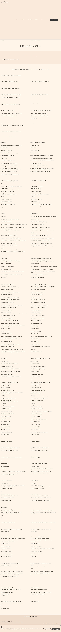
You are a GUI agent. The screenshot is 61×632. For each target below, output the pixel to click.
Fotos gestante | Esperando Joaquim (6, 418)
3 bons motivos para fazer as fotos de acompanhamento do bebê (11, 94)
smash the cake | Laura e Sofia (35, 543)
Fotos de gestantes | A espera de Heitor (36, 408)
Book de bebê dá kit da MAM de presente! (36, 186)
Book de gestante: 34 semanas (5, 193)
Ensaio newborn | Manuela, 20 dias (6, 333)
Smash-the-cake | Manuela (5, 553)
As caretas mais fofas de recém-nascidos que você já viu (9, 168)
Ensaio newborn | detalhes (34, 328)
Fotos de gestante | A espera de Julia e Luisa (7, 406)
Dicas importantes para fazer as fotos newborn (8, 275)
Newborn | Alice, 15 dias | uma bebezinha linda (8, 481)
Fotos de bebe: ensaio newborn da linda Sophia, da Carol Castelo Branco (12, 392)
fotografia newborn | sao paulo (5, 377)
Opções (47, 629)
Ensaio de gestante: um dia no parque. (6, 294)
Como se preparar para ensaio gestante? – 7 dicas (38, 229)
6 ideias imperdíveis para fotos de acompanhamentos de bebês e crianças (12, 125)
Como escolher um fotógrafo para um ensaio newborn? (38, 221)
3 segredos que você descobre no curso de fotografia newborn (10, 97)
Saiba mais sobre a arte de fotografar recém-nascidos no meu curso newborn (42, 536)
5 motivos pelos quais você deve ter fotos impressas (9, 115)
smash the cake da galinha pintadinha (36, 546)
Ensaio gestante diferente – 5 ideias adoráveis (8, 315)
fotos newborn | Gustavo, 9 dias (5, 426)
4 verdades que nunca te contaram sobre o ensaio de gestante (10, 104)
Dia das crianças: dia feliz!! (34, 263)
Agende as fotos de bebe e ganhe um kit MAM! (8, 155)
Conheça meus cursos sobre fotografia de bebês (8, 243)
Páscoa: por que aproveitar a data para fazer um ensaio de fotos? (11, 509)
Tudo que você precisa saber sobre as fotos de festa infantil (10, 574)
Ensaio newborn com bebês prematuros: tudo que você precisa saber (11, 336)
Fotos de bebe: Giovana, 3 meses (35, 392)
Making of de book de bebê (5, 466)
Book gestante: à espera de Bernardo (36, 202)
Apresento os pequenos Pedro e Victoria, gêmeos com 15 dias (40, 161)
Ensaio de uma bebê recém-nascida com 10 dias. (38, 302)
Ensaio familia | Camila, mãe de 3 (6, 304)
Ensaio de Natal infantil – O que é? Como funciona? (8, 300)
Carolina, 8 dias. (3, 216)
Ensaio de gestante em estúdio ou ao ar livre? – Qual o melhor (10, 292)
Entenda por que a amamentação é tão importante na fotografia (40, 346)
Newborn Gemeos (33, 483)
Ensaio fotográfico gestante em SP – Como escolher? (38, 307)
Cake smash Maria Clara (34, 213)
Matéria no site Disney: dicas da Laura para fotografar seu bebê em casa (41, 468)
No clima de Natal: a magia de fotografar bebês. (8, 486)
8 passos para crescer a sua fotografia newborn (8, 136)
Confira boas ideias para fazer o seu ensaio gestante (9, 233)
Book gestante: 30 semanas (34, 201)
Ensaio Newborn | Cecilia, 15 (34, 326)
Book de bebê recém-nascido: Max (35, 188)
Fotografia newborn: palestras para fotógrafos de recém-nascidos (11, 380)
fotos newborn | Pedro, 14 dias (5, 429)
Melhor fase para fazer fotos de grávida (36, 469)
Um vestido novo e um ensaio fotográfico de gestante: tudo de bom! (40, 592)
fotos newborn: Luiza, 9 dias (34, 434)
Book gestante (3, 196)
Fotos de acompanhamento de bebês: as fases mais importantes (40, 382)
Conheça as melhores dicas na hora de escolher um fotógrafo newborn (11, 238)
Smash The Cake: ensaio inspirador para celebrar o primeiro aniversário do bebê (42, 548)
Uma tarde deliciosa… (4, 595)
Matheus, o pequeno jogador (5, 469)
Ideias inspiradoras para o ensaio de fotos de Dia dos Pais (10, 448)
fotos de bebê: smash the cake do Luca (36, 393)
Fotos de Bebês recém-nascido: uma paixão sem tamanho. (39, 398)
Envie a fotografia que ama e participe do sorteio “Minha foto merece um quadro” (13, 347)
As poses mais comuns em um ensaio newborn (8, 173)
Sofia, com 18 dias (33, 556)
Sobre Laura (32, 554)
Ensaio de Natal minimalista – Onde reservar (37, 300)
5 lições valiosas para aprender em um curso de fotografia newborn (11, 113)
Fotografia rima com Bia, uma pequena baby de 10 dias (9, 382)
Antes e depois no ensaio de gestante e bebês (8, 160)
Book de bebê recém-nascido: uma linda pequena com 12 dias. (10, 189)
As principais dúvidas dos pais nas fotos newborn (38, 173)
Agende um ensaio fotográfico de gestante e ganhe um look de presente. (41, 155)
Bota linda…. (2, 207)
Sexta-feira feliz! (33, 541)
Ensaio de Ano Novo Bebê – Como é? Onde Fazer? (38, 284)
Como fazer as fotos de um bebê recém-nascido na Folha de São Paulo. (12, 222)
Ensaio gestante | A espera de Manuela (36, 310)
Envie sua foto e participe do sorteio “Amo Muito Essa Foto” (39, 347)
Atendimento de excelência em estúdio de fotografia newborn (10, 174)
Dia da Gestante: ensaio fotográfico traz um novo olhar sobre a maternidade (42, 261)
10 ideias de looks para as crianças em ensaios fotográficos (39, 81)
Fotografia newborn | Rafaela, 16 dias (36, 376)
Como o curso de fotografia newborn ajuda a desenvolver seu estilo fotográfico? (13, 227)
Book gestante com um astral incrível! (6, 201)
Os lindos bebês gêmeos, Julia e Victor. (36, 498)
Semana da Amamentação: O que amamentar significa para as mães (41, 540)
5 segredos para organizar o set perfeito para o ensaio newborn (10, 116)
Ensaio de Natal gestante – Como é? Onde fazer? (37, 299)
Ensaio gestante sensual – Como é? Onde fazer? (37, 318)
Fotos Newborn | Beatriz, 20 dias (35, 421)
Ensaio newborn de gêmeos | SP (35, 338)
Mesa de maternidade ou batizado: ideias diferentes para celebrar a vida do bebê (13, 471)
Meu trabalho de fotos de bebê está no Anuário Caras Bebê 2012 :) (40, 471)
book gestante (32, 196)
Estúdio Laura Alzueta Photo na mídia (36, 351)
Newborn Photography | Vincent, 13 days (36, 485)
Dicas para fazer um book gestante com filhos (37, 275)
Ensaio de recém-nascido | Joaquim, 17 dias (7, 302)
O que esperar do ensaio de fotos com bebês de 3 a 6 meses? (39, 495)
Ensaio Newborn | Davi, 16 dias (5, 328)
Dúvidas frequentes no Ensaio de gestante (37, 277)
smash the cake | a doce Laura (5, 543)
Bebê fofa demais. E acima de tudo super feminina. (38, 180)
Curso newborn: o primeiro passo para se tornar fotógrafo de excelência (41, 249)
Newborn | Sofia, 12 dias (34, 481)
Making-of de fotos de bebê (34, 466)
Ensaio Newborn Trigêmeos (34, 341)
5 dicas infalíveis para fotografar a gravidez (7, 110)
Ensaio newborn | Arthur (34, 325)
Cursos (36, 19)
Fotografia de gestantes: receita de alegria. (7, 369)
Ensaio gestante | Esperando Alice (6, 312)
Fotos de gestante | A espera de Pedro (36, 406)
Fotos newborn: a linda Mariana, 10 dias (7, 432)
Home (32, 40)
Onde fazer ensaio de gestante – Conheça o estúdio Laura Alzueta (40, 497)
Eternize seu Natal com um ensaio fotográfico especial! (9, 352)
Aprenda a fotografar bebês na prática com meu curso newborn (11, 75)
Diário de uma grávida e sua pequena (6, 269)
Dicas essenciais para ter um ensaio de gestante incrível (39, 274)
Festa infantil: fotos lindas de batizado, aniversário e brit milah (40, 358)
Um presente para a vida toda (35, 590)
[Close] (60, 625)
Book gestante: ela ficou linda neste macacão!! (8, 204)
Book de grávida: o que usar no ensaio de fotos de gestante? (39, 194)
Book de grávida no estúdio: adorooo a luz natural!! (8, 194)
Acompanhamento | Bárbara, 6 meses (6, 150)
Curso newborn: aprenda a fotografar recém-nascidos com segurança (11, 249)
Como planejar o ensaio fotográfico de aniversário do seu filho (40, 227)
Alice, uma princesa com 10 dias (35, 156)
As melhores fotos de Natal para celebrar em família (9, 171)
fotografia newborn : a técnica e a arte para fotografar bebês (10, 371)
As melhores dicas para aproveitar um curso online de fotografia (10, 169)
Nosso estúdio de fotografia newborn (6, 488)
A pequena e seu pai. (33, 147)
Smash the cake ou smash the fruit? (6, 548)
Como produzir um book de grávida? (6, 229)
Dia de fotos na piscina (4, 264)
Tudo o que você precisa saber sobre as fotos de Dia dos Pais (39, 569)
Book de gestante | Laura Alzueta (35, 191)
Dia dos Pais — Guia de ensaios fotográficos (7, 266)
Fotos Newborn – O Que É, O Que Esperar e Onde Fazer (38, 419)
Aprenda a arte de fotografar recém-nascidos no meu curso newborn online (42, 160)
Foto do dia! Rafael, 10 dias (5, 361)
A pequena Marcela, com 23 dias (35, 148)
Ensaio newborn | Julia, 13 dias (5, 331)
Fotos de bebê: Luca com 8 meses (6, 393)
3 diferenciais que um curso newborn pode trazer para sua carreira (40, 95)
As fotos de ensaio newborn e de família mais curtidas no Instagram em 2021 (42, 168)
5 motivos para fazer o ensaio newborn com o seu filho (38, 113)
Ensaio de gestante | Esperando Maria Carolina (37, 289)
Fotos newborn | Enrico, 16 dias (35, 424)
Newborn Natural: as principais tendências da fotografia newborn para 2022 (12, 485)
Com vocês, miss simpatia (34, 219)
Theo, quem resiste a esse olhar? (6, 565)
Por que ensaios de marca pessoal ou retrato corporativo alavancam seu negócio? (43, 512)
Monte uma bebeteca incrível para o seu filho (7, 474)
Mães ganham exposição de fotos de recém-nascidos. (38, 463)
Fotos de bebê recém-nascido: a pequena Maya (37, 390)
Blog (42, 19)
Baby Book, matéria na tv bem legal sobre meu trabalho (9, 180)
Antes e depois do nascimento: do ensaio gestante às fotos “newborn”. (41, 158)
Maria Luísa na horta (4, 468)
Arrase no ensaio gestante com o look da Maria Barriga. (9, 163)
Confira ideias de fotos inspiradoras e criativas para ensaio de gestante (41, 233)
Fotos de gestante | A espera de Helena (36, 405)
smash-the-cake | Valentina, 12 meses (6, 554)
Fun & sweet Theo (3, 435)
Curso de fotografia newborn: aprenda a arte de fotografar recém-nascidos (42, 246)
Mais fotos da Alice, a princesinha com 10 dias (8, 464)
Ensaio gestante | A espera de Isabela (6, 310)
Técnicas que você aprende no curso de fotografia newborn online (40, 563)
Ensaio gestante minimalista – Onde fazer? (37, 317)
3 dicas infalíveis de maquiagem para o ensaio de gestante (39, 94)
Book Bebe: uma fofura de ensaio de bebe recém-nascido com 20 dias (11, 186)
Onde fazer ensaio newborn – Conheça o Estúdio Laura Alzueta (10, 498)
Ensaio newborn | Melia (34, 333)
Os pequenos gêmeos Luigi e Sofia (6, 500)
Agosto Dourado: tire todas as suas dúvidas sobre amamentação (11, 156)
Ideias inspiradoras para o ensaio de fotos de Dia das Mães (39, 447)
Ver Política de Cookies (17, 629)
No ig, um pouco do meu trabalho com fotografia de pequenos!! (40, 486)
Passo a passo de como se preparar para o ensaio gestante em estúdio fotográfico (43, 509)
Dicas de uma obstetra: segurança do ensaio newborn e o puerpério (11, 274)
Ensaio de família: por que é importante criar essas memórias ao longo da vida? (42, 286)
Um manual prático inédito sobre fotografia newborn (38, 589)
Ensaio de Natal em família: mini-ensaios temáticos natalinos (10, 299)
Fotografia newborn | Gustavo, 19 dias (7, 374)
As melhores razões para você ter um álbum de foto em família (40, 171)
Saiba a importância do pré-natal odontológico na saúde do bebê (11, 536)
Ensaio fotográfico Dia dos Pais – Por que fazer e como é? (39, 305)
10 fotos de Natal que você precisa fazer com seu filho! (9, 81)
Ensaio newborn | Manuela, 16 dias (35, 331)
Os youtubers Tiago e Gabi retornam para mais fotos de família (40, 500)
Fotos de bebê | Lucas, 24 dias (35, 385)
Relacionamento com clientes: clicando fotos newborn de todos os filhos (12, 529)
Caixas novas (3, 213)
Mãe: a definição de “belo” (5, 463)
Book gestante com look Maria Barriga (36, 199)
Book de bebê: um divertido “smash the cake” (8, 191)
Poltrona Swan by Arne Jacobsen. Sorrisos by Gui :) (8, 510)
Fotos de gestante (3, 403)
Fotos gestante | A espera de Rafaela (36, 414)
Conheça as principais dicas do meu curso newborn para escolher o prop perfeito (13, 240)
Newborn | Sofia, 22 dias (4, 483)
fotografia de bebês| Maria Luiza (6, 364)
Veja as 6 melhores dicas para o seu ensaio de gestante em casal (11, 601)
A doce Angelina (3, 142)
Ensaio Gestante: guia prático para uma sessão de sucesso (10, 320)
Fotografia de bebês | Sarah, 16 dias (36, 363)
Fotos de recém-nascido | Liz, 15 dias (6, 411)
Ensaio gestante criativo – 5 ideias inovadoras (37, 313)
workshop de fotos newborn (5, 608)
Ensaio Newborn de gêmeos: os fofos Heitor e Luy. (38, 339)
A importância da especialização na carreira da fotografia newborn (11, 145)
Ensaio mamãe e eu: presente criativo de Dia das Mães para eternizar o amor (13, 325)
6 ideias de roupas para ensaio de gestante (37, 123)
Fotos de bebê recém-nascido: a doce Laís (7, 390)
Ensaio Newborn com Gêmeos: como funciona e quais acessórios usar (41, 336)
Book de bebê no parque (4, 188)
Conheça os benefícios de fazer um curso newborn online (9, 245)
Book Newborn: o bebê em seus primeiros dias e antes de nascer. (40, 206)
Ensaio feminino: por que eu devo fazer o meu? (37, 304)
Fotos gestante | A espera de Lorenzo (36, 413)
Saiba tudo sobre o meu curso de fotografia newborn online (10, 540)
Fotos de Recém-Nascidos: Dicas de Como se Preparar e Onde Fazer (41, 411)
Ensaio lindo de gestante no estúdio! (36, 323)
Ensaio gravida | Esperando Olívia (35, 320)
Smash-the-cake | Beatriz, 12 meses (6, 551)
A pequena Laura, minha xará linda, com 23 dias (8, 148)
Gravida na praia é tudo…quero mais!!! (6, 441)
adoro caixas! (32, 153)
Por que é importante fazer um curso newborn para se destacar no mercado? (42, 510)
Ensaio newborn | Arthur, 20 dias (6, 326)
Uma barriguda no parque (5, 594)
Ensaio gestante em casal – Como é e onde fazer (37, 315)
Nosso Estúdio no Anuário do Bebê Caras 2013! (37, 488)
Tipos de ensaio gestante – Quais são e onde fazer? (8, 566)
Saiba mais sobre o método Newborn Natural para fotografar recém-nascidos (13, 538)
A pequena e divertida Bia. (5, 147)
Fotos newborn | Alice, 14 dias (5, 421)
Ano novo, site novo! (4, 158)
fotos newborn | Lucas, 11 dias (35, 427)
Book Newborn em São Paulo (5, 206)
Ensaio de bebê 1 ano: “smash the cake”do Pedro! (8, 286)
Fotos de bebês (32, 395)
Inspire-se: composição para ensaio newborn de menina (9, 450)
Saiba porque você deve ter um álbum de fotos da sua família (40, 538)
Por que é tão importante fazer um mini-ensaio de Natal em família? (11, 512)
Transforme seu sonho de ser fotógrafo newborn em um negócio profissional (12, 569)
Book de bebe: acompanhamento (35, 189)
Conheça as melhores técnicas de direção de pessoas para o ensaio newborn (42, 238)
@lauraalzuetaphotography (31, 616)
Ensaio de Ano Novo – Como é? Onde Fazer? (7, 284)
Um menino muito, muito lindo (5, 590)
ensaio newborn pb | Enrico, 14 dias (6, 341)
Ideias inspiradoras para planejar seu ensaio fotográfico (39, 448)
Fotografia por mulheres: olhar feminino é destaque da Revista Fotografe (41, 380)
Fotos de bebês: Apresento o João (6, 400)
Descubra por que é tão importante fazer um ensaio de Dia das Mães (11, 261)
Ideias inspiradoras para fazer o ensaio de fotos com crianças (10, 447)
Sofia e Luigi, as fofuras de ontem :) (6, 556)
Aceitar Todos (56, 629)
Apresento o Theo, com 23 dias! (5, 161)
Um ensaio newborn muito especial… (36, 587)
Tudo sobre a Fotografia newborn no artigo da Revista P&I (10, 576)
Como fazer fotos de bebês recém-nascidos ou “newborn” (39, 222)
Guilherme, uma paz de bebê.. (35, 441)
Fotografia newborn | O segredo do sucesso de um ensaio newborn (11, 376)
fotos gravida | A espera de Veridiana (36, 418)
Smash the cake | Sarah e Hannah (6, 546)
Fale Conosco (54, 19)
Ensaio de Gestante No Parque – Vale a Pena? (37, 292)
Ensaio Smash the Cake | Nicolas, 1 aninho (7, 346)
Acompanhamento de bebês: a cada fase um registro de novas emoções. (12, 153)
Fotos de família (32, 401)
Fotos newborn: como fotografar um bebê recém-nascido (39, 432)
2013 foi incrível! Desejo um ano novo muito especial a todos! (10, 88)
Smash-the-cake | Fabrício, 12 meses (36, 551)
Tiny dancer (32, 565)
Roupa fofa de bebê (33, 531)
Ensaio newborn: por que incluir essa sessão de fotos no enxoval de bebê (12, 344)
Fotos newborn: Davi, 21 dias (5, 434)
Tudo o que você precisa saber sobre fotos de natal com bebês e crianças (12, 573)
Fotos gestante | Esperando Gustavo (36, 416)
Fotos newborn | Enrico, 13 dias (5, 424)
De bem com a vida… (4, 258)
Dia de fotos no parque (34, 264)
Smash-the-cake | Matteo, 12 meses (36, 553)
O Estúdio (23, 19)
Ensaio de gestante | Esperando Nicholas (7, 291)
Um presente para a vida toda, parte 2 (7, 592)
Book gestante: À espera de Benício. (6, 202)
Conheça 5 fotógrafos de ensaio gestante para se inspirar (39, 235)
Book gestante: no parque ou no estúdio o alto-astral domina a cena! (41, 204)
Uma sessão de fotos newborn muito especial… (37, 594)
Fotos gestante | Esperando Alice (6, 416)
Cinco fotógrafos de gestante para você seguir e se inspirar (10, 219)
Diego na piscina (3, 277)
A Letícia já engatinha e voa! (34, 145)
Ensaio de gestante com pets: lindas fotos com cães (38, 291)
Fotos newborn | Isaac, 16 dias (5, 427)
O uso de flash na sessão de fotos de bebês (7, 497)
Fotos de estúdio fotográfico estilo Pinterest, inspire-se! (9, 401)
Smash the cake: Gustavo (4, 549)
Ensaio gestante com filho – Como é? (36, 312)
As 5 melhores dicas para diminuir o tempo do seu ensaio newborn (11, 166)
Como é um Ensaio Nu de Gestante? (6, 221)
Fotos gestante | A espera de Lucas (6, 414)
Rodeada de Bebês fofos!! (5, 531)
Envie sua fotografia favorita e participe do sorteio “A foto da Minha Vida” (12, 349)
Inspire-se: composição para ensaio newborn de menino (39, 450)
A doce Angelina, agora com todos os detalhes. (37, 142)
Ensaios (30, 19)
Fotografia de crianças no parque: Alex (7, 366)
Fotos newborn (3, 419)
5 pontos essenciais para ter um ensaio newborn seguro (39, 115)
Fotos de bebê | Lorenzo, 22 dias (6, 385)
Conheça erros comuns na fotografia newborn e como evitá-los (40, 241)
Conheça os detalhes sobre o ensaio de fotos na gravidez (39, 245)
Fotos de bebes (3, 395)
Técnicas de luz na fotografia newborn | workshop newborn (10, 563)
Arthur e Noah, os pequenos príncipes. (36, 163)
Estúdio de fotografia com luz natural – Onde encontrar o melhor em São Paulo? (13, 351)
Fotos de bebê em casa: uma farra (35, 387)
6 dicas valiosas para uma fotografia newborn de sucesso (10, 123)
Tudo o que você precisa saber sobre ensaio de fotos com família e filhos (12, 571)
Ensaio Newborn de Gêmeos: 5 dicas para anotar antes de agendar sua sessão (13, 339)
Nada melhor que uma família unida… (6, 480)
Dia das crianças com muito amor (6, 263)
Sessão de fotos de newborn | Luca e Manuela (8, 541)
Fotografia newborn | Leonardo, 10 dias (36, 374)
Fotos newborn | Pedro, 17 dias (35, 429)
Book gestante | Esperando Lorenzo (6, 199)
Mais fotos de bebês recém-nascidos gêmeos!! (37, 464)
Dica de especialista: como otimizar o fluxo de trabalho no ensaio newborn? (42, 269)
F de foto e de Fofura (4, 358)
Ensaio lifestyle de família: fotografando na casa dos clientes (10, 323)
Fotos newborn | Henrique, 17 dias (35, 426)
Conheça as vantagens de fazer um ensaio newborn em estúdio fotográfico (12, 241)
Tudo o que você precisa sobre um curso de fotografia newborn (40, 573)
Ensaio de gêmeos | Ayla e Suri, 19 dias (7, 289)
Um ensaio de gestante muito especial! (7, 587)
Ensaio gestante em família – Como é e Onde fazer (8, 317)
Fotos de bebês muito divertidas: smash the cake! (8, 398)
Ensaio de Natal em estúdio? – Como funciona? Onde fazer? (10, 297)
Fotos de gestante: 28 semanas (5, 408)
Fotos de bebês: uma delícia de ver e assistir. (37, 400)
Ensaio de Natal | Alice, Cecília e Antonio (36, 294)
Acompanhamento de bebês (34, 150)
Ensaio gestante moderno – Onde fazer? (7, 318)
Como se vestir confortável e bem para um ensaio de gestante (10, 230)
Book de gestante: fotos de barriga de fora (37, 193)
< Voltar (2, 40)
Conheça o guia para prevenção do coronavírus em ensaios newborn (41, 243)
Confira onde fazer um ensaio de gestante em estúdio (9, 235)
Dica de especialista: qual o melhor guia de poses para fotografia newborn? (12, 271)
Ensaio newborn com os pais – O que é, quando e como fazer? (10, 338)
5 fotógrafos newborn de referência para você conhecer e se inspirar (41, 110)
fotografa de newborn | (34, 361)
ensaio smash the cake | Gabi (35, 344)
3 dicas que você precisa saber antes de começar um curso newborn (11, 95)
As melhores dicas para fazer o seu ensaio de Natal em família (40, 169)
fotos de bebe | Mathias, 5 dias (5, 387)
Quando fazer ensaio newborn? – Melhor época (8, 522)
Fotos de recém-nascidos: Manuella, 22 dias (7, 413)
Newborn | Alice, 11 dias (34, 480)
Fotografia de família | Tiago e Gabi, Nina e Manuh (38, 366)
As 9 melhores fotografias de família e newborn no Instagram (39, 166)
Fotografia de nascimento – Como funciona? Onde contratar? (39, 369)
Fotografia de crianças (33, 364)
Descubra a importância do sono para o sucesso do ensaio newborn (40, 258)
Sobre (17, 19)
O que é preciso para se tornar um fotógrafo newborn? (9, 495)
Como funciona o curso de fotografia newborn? (37, 224)
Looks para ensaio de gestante (35, 457)
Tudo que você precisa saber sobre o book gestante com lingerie (40, 574)
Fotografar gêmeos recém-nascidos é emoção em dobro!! (9, 363)
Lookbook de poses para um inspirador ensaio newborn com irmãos (11, 457)
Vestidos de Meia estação (34, 601)
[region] (30, 628)
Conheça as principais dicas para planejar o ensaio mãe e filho (40, 240)
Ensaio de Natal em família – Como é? (36, 297)
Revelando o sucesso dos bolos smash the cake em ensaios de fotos (40, 529)
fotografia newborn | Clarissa (35, 371)
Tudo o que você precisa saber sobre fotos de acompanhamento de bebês (41, 571)
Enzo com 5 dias (32, 349)
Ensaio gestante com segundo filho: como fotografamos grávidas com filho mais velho (14, 313)
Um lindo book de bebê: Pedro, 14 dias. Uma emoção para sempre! (11, 589)
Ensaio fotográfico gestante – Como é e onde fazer (8, 307)
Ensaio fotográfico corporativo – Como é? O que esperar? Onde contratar (12, 305)
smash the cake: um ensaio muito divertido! (37, 549)
